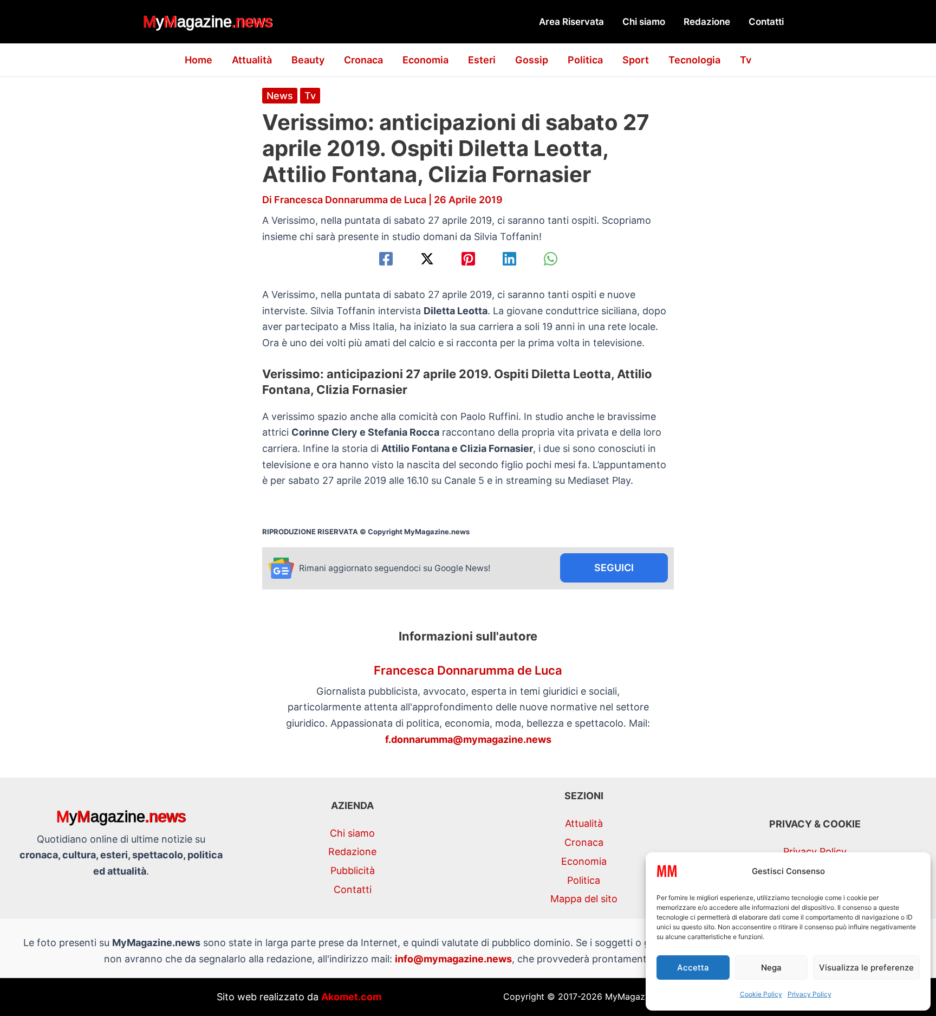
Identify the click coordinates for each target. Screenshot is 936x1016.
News (279, 95)
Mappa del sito (584, 898)
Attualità (252, 60)
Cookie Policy (761, 994)
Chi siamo (643, 21)
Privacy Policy (809, 994)
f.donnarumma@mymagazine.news (468, 739)
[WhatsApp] (550, 258)
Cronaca (363, 60)
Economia (425, 60)
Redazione (707, 21)
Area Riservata (571, 21)
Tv (745, 60)
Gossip (531, 60)
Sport (635, 60)
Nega (771, 967)
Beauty (307, 60)
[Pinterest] (468, 258)
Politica (585, 60)
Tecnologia (694, 60)
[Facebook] (386, 258)
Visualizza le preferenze (866, 967)
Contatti (766, 21)
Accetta (693, 967)
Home (198, 60)
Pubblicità (352, 870)
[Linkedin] (509, 258)
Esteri (482, 60)
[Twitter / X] (427, 258)
